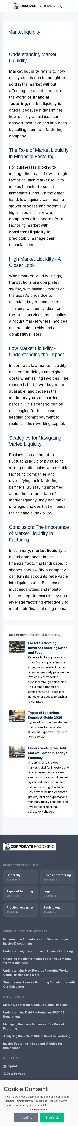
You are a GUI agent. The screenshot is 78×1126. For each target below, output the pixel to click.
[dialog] (39, 1103)
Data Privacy (15, 1073)
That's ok (52, 1117)
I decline (26, 1117)
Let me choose (38, 1109)
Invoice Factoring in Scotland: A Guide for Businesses (32, 1046)
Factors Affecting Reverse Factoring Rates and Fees (47, 648)
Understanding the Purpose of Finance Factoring (38, 951)
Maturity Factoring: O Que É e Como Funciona (35, 1004)
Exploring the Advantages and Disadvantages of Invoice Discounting (37, 941)
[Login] (72, 6)
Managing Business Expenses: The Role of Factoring (33, 1026)
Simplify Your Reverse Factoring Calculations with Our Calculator (39, 984)
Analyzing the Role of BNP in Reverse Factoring (36, 1036)
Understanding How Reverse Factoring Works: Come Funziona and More (36, 972)
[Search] (60, 6)
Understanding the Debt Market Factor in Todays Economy (47, 753)
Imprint (11, 1066)
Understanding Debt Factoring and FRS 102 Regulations (33, 1014)
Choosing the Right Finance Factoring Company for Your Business (37, 961)
